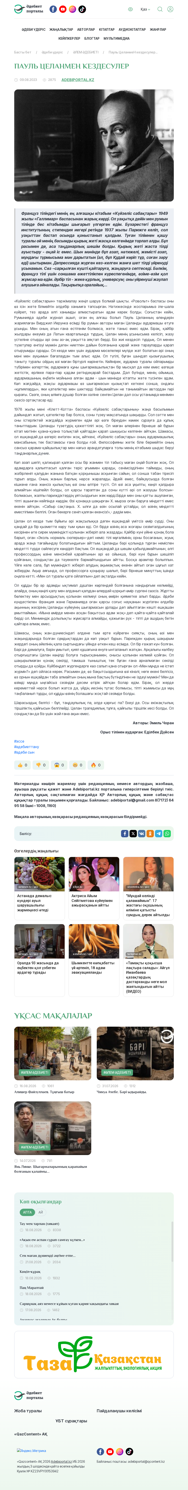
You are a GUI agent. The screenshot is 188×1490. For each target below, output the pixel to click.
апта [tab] (27, 1212)
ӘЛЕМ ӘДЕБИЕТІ (85, 52)
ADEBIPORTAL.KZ (77, 79)
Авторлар (86, 29)
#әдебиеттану (26, 746)
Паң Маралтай (32, 1288)
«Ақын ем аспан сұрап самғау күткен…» (52, 1240)
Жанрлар (158, 29)
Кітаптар (107, 29)
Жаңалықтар (61, 29)
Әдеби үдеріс (33, 29)
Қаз (144, 9)
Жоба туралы (28, 1410)
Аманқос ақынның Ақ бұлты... (45, 1320)
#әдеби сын (24, 752)
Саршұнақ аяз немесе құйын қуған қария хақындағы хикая (69, 1304)
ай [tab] (41, 1212)
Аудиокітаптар (132, 29)
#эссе (19, 741)
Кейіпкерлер (69, 38)
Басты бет (22, 52)
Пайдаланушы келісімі (119, 1410)
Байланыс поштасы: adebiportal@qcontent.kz (131, 1461)
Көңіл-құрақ (30, 1272)
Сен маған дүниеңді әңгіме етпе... (48, 1256)
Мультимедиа (117, 38)
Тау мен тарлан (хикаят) (39, 1224)
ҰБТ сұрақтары (71, 1420)
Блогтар (92, 38)
